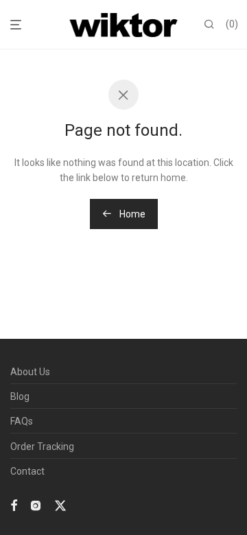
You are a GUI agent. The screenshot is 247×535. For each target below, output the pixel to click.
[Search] (209, 25)
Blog (20, 396)
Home (131, 214)
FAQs (21, 421)
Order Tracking (42, 446)
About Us (30, 371)
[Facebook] (13, 504)
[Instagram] (36, 504)
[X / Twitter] (60, 504)
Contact (27, 471)
